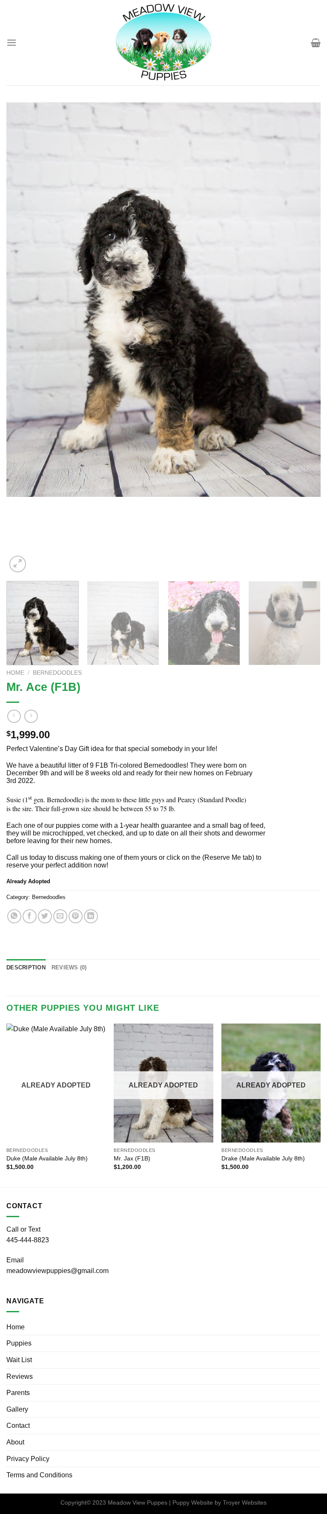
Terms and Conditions (39, 1475)
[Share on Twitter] (45, 916)
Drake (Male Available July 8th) (263, 1158)
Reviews (19, 1376)
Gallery (17, 1409)
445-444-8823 (27, 1240)
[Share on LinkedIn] (91, 916)
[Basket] (316, 42)
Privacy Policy (27, 1458)
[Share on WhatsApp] (14, 916)
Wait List (19, 1359)
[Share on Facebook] (30, 916)
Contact (18, 1425)
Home (15, 673)
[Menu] (11, 42)
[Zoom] (17, 564)
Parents (18, 1392)
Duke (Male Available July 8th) (47, 1158)
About (15, 1442)
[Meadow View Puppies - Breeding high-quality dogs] (163, 42)
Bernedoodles (57, 673)
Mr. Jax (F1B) (132, 1158)
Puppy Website (192, 1502)
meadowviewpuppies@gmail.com (57, 1270)
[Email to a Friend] (60, 916)
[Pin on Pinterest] (76, 916)
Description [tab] (26, 967)
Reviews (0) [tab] (69, 967)
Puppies (19, 1343)
